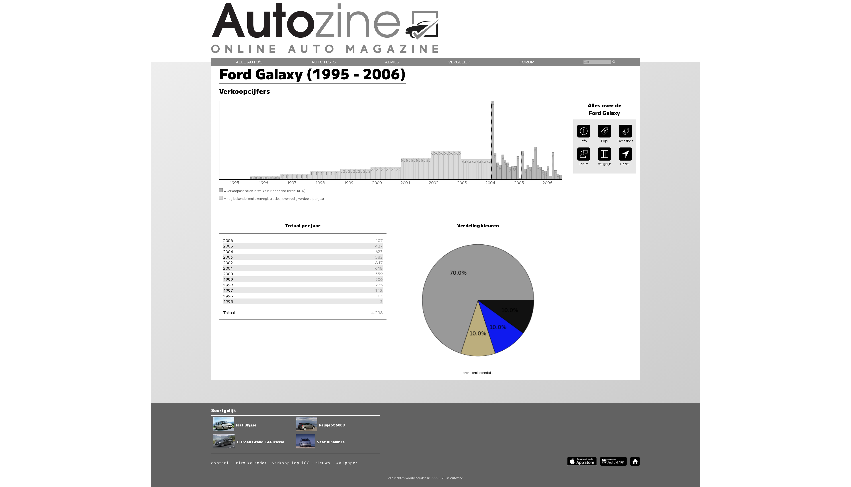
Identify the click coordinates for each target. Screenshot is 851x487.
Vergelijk (459, 62)
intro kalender (250, 462)
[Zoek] (613, 61)
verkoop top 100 (291, 462)
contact (220, 462)
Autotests (323, 62)
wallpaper (346, 462)
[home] (633, 464)
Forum (527, 62)
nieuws (322, 462)
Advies (392, 62)
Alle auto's (249, 62)
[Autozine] (425, 27)
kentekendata (482, 372)
